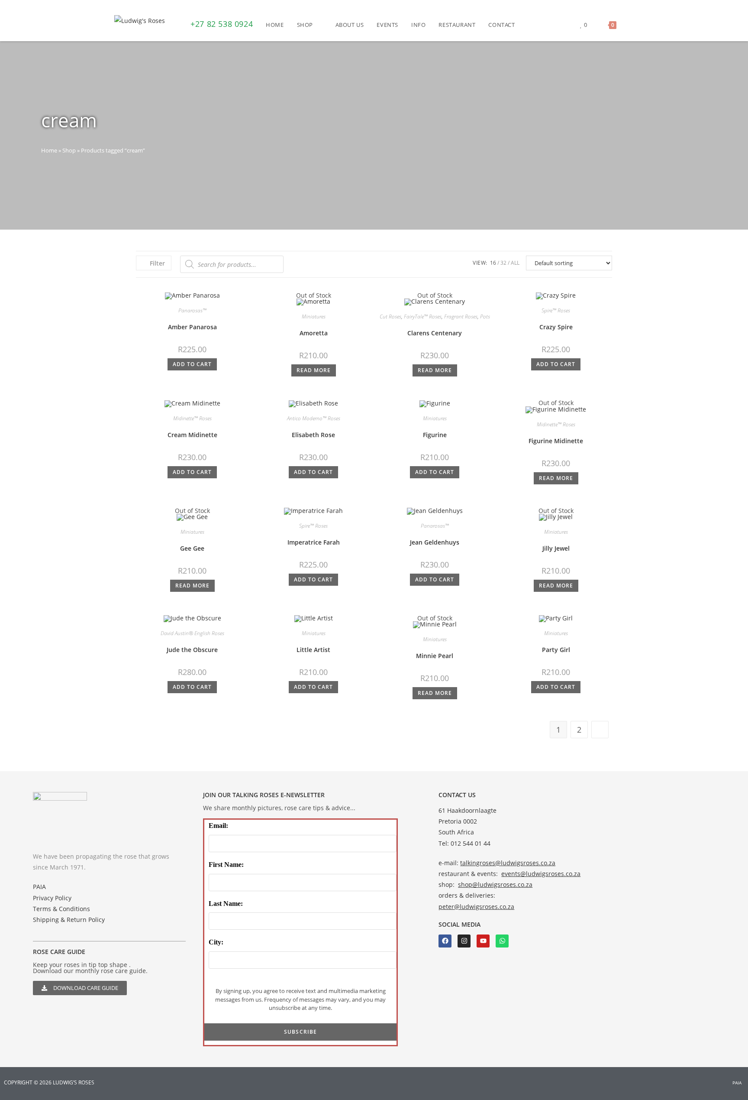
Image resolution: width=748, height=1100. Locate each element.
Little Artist (313, 650)
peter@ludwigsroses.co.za (476, 906)
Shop (69, 150)
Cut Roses (390, 316)
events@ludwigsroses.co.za (540, 874)
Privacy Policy (52, 898)
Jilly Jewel (556, 548)
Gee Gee (192, 548)
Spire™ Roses (556, 310)
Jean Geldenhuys (434, 542)
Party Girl (556, 650)
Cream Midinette (192, 435)
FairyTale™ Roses (423, 316)
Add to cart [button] (192, 364)
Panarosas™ (192, 310)
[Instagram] (464, 941)
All (515, 262)
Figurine (435, 435)
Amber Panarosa (192, 327)
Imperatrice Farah (313, 542)
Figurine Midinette (556, 441)
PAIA (39, 887)
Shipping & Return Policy (69, 919)
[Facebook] (444, 941)
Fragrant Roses (460, 316)
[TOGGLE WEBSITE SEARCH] (631, 25)
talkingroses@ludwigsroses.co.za (507, 863)
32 (503, 262)
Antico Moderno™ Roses (313, 418)
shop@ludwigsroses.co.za (495, 884)
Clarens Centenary (434, 333)
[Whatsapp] (502, 941)
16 (493, 262)
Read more (314, 370)
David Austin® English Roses (192, 633)
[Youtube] (483, 941)
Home (49, 150)
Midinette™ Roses (192, 418)
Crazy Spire (556, 327)
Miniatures (314, 316)
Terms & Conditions (61, 909)
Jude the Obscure (192, 650)
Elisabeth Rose (313, 435)
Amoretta (314, 333)
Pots (485, 316)
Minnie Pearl (434, 656)
